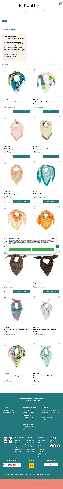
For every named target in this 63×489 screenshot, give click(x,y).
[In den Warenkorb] (21, 111)
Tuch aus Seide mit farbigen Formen (14, 376)
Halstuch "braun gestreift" (11, 194)
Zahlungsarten (41, 440)
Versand (40, 442)
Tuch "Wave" (37, 194)
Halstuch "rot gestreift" (11, 149)
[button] (29, 70)
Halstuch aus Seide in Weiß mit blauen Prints (44, 330)
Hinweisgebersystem (20, 446)
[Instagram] (51, 445)
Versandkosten (12, 107)
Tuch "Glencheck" (9, 284)
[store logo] (29, 5)
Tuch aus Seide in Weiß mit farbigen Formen (44, 103)
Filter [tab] (4, 21)
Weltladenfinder (30, 442)
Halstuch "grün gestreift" (40, 149)
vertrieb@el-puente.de (28, 412)
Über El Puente (30, 440)
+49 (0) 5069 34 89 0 (28, 410)
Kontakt (40, 444)
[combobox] (30, 11)
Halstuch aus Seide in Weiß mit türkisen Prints (45, 377)
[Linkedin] (58, 445)
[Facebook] (54, 445)
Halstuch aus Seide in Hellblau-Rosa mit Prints (15, 330)
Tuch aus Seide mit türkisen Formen (14, 101)
